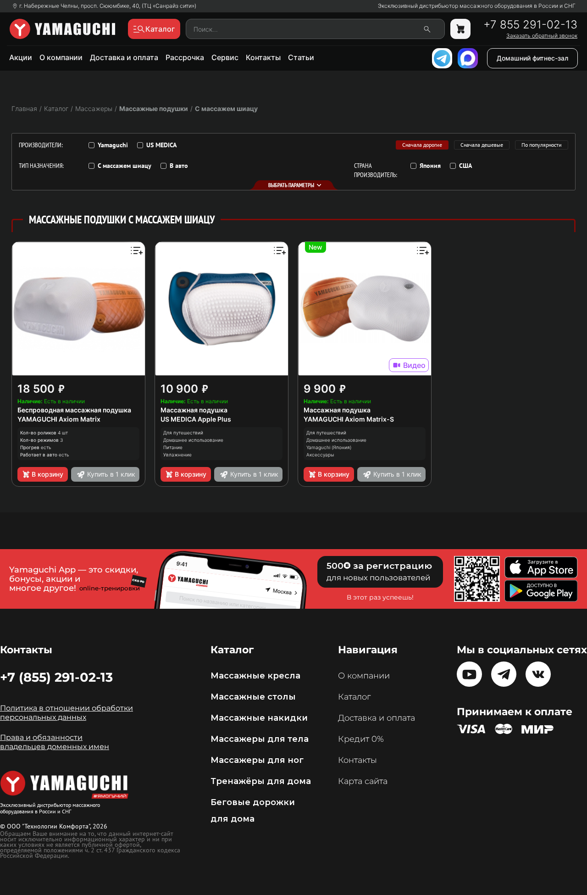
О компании (61, 57)
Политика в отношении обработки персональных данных (66, 713)
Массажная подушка (194, 410)
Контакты (263, 57)
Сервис (224, 57)
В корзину (47, 474)
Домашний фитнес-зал (532, 58)
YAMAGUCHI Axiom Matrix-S (349, 419)
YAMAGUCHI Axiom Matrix (58, 419)
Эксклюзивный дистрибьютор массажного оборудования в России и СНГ (477, 6)
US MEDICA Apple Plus (196, 419)
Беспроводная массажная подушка (74, 410)
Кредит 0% (361, 739)
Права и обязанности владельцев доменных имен (54, 742)
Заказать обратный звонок (541, 36)
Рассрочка (185, 57)
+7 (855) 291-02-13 (56, 677)
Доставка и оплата (124, 57)
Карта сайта (363, 781)
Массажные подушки (153, 108)
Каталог (354, 697)
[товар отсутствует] (460, 29)
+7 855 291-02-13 (530, 25)
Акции (20, 57)
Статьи (301, 57)
